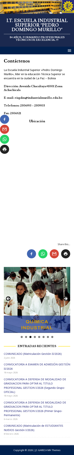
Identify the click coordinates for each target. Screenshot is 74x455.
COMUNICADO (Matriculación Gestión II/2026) (33, 354)
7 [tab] (48, 337)
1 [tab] (22, 337)
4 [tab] (35, 337)
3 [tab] (30, 337)
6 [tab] (44, 337)
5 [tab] (39, 337)
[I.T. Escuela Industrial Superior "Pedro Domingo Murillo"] (37, 11)
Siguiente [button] (65, 299)
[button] (69, 50)
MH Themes (54, 450)
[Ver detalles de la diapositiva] (37, 300)
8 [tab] (52, 337)
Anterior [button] (8, 299)
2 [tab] (26, 337)
